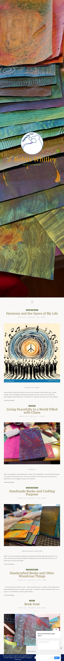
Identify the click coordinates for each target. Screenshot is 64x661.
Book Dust (32, 604)
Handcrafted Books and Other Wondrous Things (32, 574)
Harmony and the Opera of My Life (32, 313)
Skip (52, 657)
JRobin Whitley (31, 317)
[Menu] (32, 302)
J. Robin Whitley (32, 159)
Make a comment (41, 317)
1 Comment (42, 416)
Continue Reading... (9, 400)
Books (32, 600)
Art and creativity (32, 310)
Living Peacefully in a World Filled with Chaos (32, 411)
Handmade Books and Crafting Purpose (32, 492)
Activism (32, 405)
